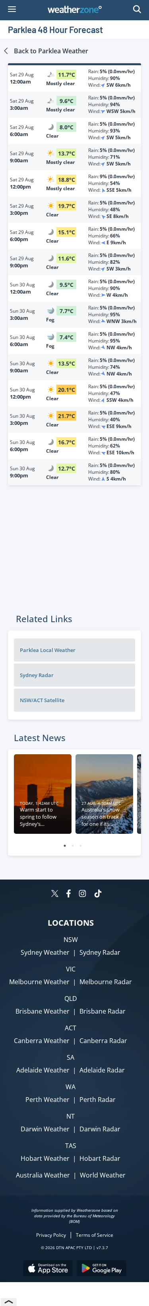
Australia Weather (43, 1175)
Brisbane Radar (102, 1011)
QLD (70, 998)
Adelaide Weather (43, 1070)
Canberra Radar (103, 1040)
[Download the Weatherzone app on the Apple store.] (48, 1269)
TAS (70, 1145)
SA (70, 1057)
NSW (71, 939)
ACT (70, 1028)
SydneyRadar (37, 675)
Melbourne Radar (105, 981)
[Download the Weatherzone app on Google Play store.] (101, 1269)
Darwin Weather (45, 1129)
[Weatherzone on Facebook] (68, 894)
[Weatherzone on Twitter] (54, 894)
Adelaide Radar (102, 1070)
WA (70, 1086)
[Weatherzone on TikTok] (98, 894)
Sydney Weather (45, 952)
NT (70, 1116)
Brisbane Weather (42, 1011)
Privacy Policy (51, 1235)
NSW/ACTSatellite (42, 700)
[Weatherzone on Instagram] (82, 894)
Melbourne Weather (39, 981)
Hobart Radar (99, 1158)
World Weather (103, 1175)
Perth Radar (97, 1099)
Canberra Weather (42, 1040)
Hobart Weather (45, 1158)
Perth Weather (47, 1099)
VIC (70, 969)
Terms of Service (94, 1235)
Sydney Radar (99, 952)
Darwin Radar (99, 1129)
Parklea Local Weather (47, 650)
